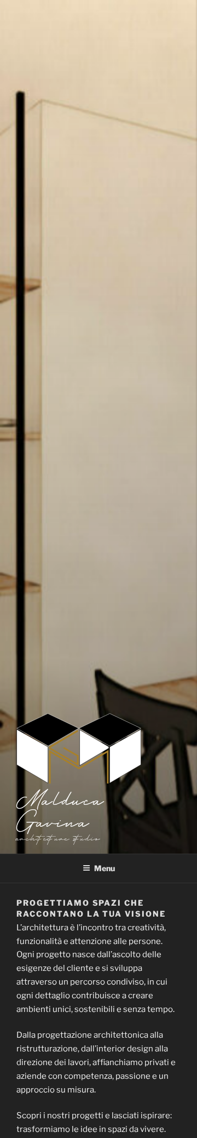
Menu (104, 868)
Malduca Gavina (61, 810)
